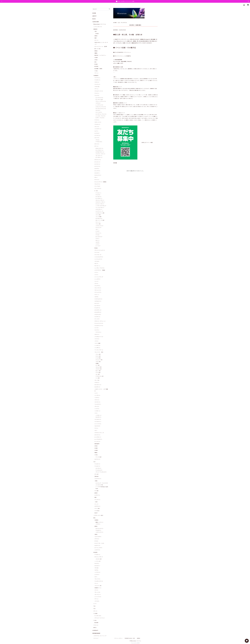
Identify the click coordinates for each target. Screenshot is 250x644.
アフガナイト (97, 554)
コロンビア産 (98, 367)
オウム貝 (96, 474)
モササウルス (97, 506)
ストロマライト (98, 478)
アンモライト (97, 464)
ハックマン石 (97, 561)
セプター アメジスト (100, 117)
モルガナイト (97, 387)
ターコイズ (97, 319)
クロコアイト (97, 184)
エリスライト (97, 135)
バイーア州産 (98, 216)
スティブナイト (98, 288)
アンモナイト (97, 466)
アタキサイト (98, 530)
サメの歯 (96, 490)
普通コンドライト (99, 522)
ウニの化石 (97, 510)
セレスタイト (97, 305)
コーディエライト (98, 259)
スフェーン (97, 294)
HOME (115, 22)
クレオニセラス (99, 470)
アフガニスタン (99, 141)
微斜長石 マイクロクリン (100, 55)
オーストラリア (99, 236)
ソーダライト (97, 345)
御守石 (94, 627)
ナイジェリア (98, 227)
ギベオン (96, 541)
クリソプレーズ (98, 254)
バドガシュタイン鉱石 (98, 515)
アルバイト (97, 126)
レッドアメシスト (99, 105)
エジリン (96, 131)
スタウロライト (98, 301)
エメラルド (97, 133)
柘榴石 (96, 35)
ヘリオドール (97, 411)
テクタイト (97, 538)
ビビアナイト (97, 459)
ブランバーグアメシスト (101, 101)
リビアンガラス (98, 536)
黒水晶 (96, 248)
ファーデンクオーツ (100, 207)
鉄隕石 (96, 526)
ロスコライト (97, 434)
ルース (94, 603)
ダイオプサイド (98, 312)
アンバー (96, 583)
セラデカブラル (99, 218)
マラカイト (97, 382)
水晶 (95, 31)
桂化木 (96, 513)
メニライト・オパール (100, 153)
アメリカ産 (98, 372)
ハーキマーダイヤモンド (101, 205)
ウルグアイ (98, 110)
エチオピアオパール (100, 152)
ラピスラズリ (97, 426)
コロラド (97, 242)
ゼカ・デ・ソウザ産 (100, 220)
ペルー (97, 229)
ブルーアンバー (98, 594)
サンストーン (97, 265)
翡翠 (95, 38)
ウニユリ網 (97, 508)
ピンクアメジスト (99, 97)
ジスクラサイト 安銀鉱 (100, 270)
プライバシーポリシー (118, 638)
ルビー (96, 430)
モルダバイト (97, 545)
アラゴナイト (97, 124)
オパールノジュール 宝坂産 (101, 46)
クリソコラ (97, 252)
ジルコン (96, 283)
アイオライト (97, 80)
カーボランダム (98, 615)
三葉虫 (96, 480)
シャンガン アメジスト (100, 116)
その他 (96, 70)
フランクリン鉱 (98, 585)
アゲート (96, 73)
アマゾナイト (97, 84)
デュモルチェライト (99, 325)
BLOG (94, 18)
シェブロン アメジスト (99, 268)
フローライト (97, 579)
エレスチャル (98, 196)
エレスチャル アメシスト (101, 114)
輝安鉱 (96, 51)
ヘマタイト (97, 397)
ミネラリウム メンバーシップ (99, 635)
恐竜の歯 (96, 476)
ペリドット (97, 399)
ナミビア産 (98, 358)
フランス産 (98, 224)
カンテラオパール (99, 150)
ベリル (96, 413)
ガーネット (97, 179)
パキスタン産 (98, 369)
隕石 (94, 517)
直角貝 (96, 493)
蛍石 (95, 62)
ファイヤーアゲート (99, 350)
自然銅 (96, 57)
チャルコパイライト (99, 323)
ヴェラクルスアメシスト (101, 108)
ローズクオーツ (99, 198)
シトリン (96, 274)
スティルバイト (98, 290)
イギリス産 (98, 361)
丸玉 (94, 608)
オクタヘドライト (99, 528)
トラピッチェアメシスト (101, 106)
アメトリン (97, 93)
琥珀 (95, 497)
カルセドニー (97, 173)
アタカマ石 (97, 86)
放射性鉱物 (97, 443)
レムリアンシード (99, 211)
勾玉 (94, 606)
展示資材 (96, 622)
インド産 (97, 378)
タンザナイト (97, 316)
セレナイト (97, 303)
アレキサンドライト (99, 581)
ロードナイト (97, 441)
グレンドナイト (98, 188)
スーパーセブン (99, 112)
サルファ (96, 263)
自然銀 (96, 448)
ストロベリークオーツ (100, 202)
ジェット (96, 504)
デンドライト (97, 499)
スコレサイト (97, 285)
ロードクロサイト (98, 439)
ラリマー (96, 428)
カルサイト (97, 168)
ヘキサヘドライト (99, 532)
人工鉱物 (95, 613)
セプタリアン (97, 495)
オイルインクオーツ (99, 556)
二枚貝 (96, 501)
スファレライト (98, 292)
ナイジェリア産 (99, 359)
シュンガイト (97, 279)
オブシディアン (98, 159)
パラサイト (98, 524)
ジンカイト (97, 574)
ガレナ (96, 177)
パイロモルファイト (99, 336)
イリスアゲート (98, 128)
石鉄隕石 (96, 520)
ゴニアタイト (98, 468)
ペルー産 (97, 374)
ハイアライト (97, 572)
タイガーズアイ (98, 314)
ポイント (95, 611)
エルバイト (97, 137)
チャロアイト (97, 307)
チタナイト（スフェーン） (100, 321)
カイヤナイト (97, 164)
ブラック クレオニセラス (101, 472)
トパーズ (96, 327)
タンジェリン (98, 233)
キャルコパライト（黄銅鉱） (101, 181)
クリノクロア (97, 186)
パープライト (97, 395)
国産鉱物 (95, 29)
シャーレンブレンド (99, 276)
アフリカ (97, 234)
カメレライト (97, 166)
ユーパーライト (98, 423)
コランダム (97, 261)
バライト (96, 341)
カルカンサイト (98, 175)
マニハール (98, 222)
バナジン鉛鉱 (97, 343)
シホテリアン (97, 550)
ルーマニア (98, 245)
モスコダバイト (98, 384)
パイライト (97, 338)
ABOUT (94, 16)
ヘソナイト (97, 408)
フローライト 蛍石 (99, 352)
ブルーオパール (99, 155)
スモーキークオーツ (100, 200)
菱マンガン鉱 (97, 48)
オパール (96, 40)
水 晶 (96, 190)
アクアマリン (97, 77)
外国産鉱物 (95, 75)
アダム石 (96, 567)
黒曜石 (96, 53)
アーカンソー (98, 193)
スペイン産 (98, 356)
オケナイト (97, 144)
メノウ (96, 393)
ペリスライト (97, 402)
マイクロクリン (98, 421)
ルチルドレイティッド (99, 432)
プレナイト (97, 406)
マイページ (95, 638)
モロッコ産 (98, 370)
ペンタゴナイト (98, 419)
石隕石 (96, 534)
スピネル (96, 296)
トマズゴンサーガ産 (100, 213)
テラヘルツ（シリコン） (100, 618)
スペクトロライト (98, 299)
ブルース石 (97, 380)
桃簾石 (96, 452)
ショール (96, 281)
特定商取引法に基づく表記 (130, 638)
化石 (119, 22)
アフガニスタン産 (99, 376)
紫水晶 (97, 33)
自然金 (96, 59)
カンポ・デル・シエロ (99, 543)
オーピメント (97, 162)
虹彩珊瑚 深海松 (98, 68)
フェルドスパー (98, 404)
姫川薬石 (96, 66)
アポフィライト (98, 122)
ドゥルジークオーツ (100, 203)
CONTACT (95, 630)
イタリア (97, 244)
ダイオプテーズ (98, 310)
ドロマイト (97, 334)
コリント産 (98, 214)
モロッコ (97, 240)
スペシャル (95, 625)
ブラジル (97, 140)
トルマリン (97, 330)
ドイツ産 (97, 365)
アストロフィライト (99, 91)
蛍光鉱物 (95, 552)
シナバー (96, 272)
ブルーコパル (97, 592)
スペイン (97, 238)
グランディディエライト (100, 250)
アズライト (97, 82)
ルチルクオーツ (99, 209)
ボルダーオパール (99, 148)
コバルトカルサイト (99, 257)
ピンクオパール (99, 157)
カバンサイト (97, 170)
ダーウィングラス (98, 547)
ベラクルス (98, 103)
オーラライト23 (99, 99)
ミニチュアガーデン (97, 26)
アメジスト (97, 95)
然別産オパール (98, 587)
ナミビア (97, 231)
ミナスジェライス (99, 225)
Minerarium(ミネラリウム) (99, 24)
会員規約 (138, 638)
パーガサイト (97, 347)
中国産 (97, 363)
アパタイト (97, 120)
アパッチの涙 (98, 457)
